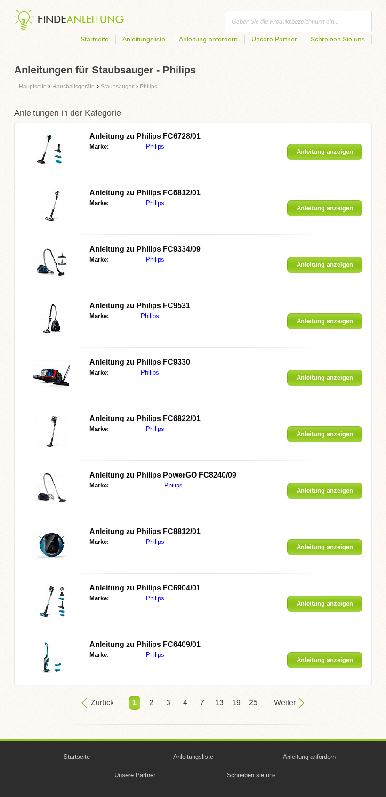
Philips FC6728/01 (145, 136)
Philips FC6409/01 (145, 644)
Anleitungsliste (143, 39)
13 (219, 703)
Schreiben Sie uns (338, 39)
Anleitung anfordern (208, 39)
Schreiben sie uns (251, 775)
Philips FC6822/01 (145, 418)
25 (253, 703)
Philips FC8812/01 (145, 531)
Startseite (94, 39)
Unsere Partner (274, 39)
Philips (155, 146)
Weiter (285, 703)
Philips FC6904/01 (145, 588)
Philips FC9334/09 (145, 249)
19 (236, 703)
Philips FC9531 (139, 306)
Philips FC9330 (139, 362)
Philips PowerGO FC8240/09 (162, 475)
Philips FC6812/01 (145, 193)
